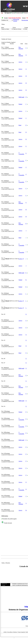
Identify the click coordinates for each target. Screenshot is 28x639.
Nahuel (20, 104)
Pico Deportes (21, 48)
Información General (16, 20)
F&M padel (21, 97)
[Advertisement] (14, 541)
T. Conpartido (21, 153)
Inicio (13, 13)
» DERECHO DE (4, 583)
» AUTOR (3, 585)
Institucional (19, 13)
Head (20, 125)
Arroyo (20, 62)
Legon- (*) (21, 258)
